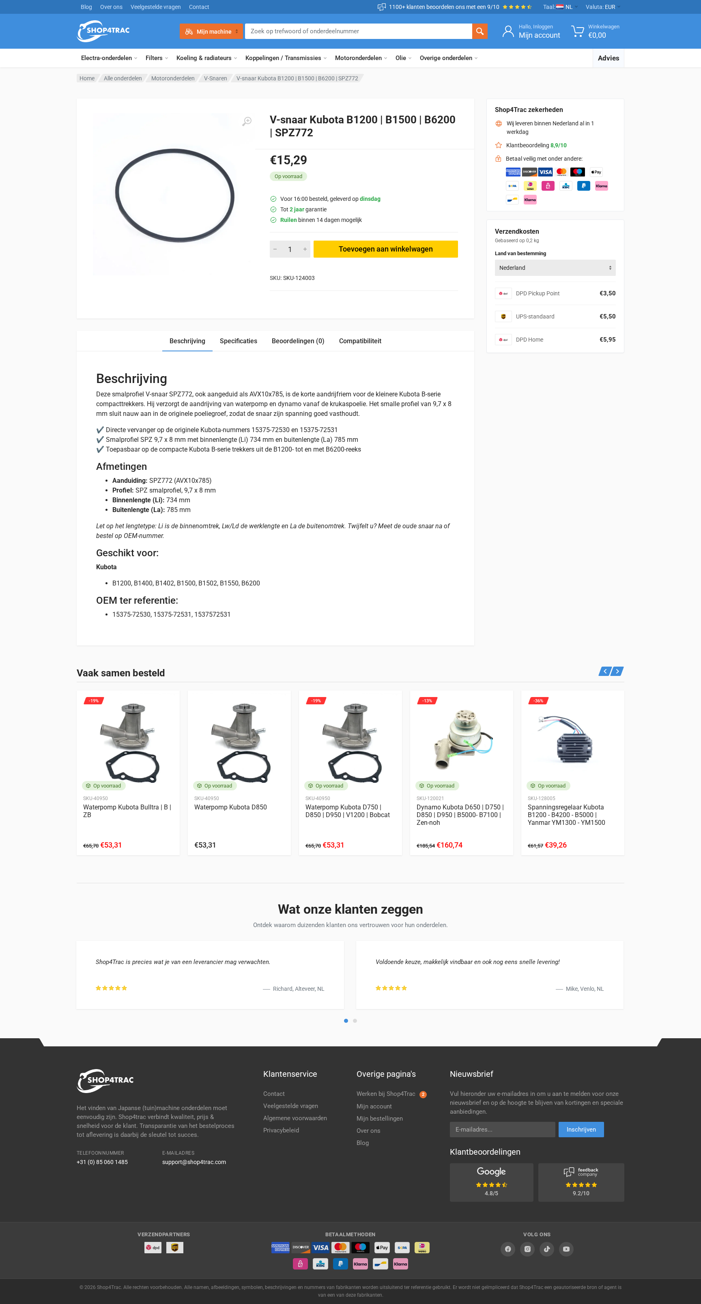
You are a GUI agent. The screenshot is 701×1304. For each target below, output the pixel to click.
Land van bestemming (520, 253)
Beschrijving (187, 341)
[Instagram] (527, 1249)
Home (87, 78)
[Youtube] (566, 1249)
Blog (86, 7)
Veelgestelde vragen (156, 7)
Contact (199, 7)
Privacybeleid (281, 1130)
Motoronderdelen (358, 58)
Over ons (111, 7)
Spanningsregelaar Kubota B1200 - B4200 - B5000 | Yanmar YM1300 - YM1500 (566, 814)
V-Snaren (215, 78)
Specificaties (238, 341)
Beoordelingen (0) (298, 341)
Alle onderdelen (123, 78)
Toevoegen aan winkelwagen (386, 249)
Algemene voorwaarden (295, 1118)
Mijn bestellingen (380, 1118)
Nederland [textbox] (512, 268)
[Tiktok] (547, 1249)
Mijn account (374, 1106)
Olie (401, 58)
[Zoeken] (480, 31)
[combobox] (555, 268)
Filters (154, 58)
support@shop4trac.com (194, 1162)
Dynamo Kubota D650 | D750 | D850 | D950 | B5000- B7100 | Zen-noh (460, 814)
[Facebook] (508, 1249)
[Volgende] (617, 671)
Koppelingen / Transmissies (283, 58)
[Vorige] (605, 671)
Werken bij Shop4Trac (390, 1093)
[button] (346, 1020)
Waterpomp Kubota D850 (230, 807)
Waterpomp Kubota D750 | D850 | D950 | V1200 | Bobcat (347, 811)
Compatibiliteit (360, 341)
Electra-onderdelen (106, 58)
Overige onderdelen (446, 58)
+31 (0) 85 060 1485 (102, 1162)
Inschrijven (581, 1129)
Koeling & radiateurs (204, 58)
